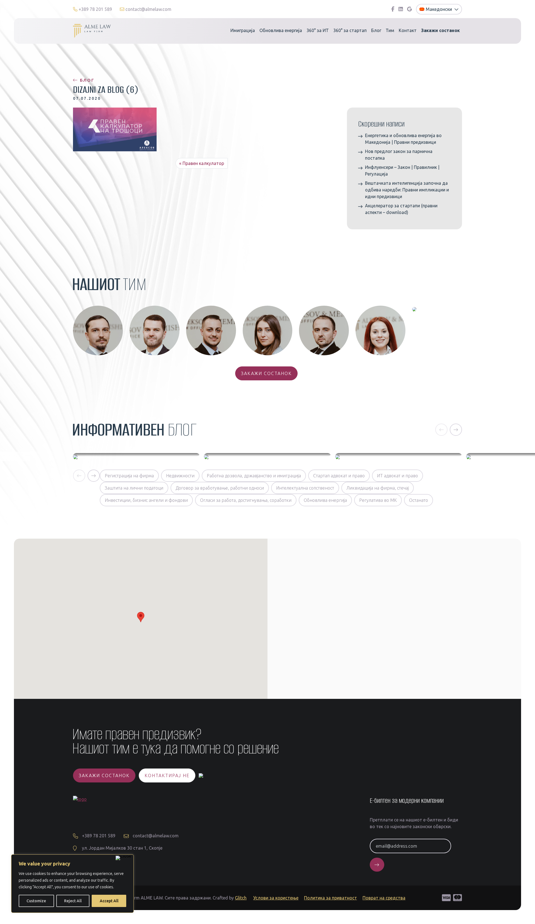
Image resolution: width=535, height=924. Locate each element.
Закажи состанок (266, 373)
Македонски (439, 9)
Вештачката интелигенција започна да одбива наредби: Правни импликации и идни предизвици (407, 190)
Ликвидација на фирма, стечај (377, 487)
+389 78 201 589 (95, 9)
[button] (441, 430)
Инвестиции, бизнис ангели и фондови (146, 500)
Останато (418, 500)
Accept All (109, 901)
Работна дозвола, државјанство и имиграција (254, 475)
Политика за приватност (330, 897)
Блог (376, 30)
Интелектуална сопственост (305, 487)
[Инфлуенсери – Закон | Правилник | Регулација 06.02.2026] (398, 456)
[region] (72, 883)
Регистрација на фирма (129, 475)
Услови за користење (275, 897)
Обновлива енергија (280, 30)
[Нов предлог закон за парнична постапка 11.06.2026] (267, 456)
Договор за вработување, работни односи (220, 487)
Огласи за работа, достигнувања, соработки (245, 500)
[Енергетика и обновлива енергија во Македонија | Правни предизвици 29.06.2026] (136, 456)
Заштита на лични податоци (134, 487)
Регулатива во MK (378, 500)
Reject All (73, 901)
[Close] (123, 858)
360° (318, 30)
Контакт (408, 30)
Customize (36, 901)
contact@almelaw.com (147, 9)
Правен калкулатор (203, 163)
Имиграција (242, 30)
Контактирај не (167, 775)
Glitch (241, 897)
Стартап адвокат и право (339, 475)
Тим (390, 30)
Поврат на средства (384, 897)
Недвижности (180, 475)
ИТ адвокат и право (397, 475)
